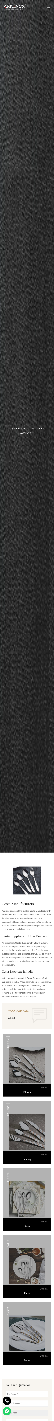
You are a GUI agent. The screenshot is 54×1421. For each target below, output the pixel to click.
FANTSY (8, 1110)
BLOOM (8, 1043)
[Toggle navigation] (48, 7)
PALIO (8, 1243)
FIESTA (8, 1177)
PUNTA (8, 1310)
